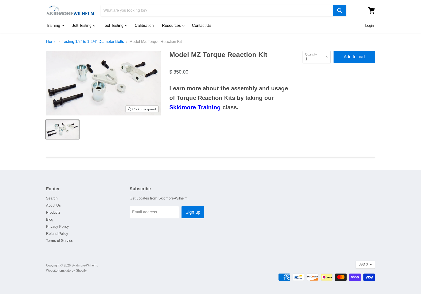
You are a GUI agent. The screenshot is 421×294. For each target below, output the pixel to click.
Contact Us (201, 25)
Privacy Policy (57, 226)
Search (51, 198)
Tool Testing (113, 25)
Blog (49, 219)
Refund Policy (57, 233)
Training (53, 25)
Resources (172, 25)
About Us (53, 205)
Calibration (144, 25)
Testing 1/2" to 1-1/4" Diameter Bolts (93, 41)
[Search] (339, 10)
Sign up (192, 212)
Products (53, 212)
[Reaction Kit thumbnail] (62, 129)
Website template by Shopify (66, 270)
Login (369, 25)
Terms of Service (59, 240)
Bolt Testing (82, 25)
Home (51, 41)
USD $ (363, 264)
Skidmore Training (195, 107)
